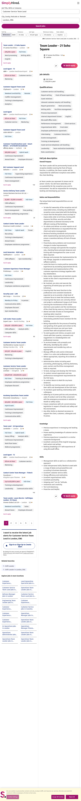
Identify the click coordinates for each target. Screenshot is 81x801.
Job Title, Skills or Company (11, 8)
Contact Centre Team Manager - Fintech (17, 473)
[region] (40, 794)
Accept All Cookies (57, 797)
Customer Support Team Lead (14, 87)
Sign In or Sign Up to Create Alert (20, 546)
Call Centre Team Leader (12, 319)
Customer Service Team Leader (14, 342)
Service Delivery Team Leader (14, 191)
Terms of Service (7, 553)
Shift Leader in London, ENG (15, 570)
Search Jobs (40, 26)
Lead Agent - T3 (9, 69)
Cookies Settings (13, 797)
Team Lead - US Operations (13, 426)
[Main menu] (78, 3)
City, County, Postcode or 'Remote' (14, 16)
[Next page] (31, 523)
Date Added (60, 32)
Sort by (4, 32)
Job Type (31, 32)
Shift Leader (9, 566)
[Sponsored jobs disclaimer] (78, 38)
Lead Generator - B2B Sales (13, 252)
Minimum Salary (48, 32)
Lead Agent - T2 (9, 455)
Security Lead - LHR (10, 294)
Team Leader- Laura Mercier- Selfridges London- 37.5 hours (18, 499)
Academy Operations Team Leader (16, 395)
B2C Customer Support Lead (13, 167)
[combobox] (40, 11)
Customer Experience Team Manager (16, 269)
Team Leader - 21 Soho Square (14, 45)
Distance (20, 32)
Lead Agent (7, 112)
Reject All (72, 797)
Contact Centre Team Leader (13, 224)
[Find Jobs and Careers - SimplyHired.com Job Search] (11, 3)
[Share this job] (56, 66)
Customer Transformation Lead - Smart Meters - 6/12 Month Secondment (17, 145)
